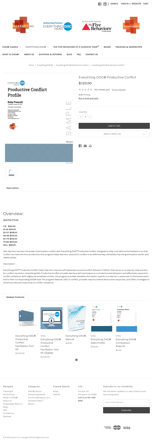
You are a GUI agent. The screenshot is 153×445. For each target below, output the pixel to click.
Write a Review (119, 89)
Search (114, 3)
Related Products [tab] (15, 297)
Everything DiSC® (36, 47)
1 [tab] (76, 360)
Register (136, 3)
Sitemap (7, 416)
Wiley (55, 391)
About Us (29, 54)
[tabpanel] (26, 329)
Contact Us (91, 54)
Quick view (26, 315)
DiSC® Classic (10, 47)
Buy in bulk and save (88, 98)
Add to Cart (26, 321)
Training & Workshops (128, 47)
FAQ (79, 54)
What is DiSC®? (10, 54)
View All (56, 394)
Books (107, 47)
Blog (69, 54)
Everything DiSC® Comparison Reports (126, 343)
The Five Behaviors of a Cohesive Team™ (76, 47)
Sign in (124, 3)
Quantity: (83, 112)
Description (12, 188)
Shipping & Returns (50, 54)
